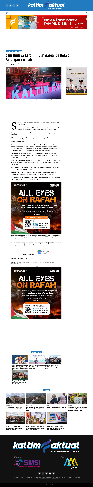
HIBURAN (68, 13)
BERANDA (20, 13)
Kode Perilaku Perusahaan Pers (73, 477)
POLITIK (45, 13)
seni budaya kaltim (16, 263)
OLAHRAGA (62, 13)
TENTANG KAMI (16, 477)
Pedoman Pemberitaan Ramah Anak (42, 479)
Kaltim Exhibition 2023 (49, 262)
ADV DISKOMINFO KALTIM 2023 (26, 262)
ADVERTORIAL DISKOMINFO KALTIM (19, 258)
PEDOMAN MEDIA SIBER (46, 477)
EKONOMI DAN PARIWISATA (53, 13)
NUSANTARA (25, 13)
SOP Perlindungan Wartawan (59, 477)
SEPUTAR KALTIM (33, 13)
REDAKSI (22, 477)
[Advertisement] (46, 40)
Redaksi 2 (13, 64)
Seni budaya (20, 122)
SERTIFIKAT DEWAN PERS (36, 477)
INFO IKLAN (27, 477)
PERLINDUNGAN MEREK (55, 479)
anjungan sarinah (38, 262)
